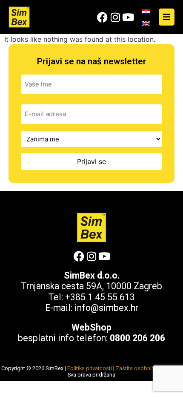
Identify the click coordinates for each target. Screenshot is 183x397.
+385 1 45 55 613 (100, 297)
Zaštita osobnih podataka (147, 368)
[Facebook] (102, 17)
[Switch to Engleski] (146, 23)
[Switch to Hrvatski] (146, 11)
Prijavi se (91, 161)
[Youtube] (128, 17)
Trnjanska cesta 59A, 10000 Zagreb (91, 286)
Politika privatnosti (89, 368)
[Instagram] (115, 17)
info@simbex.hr (106, 307)
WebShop (91, 327)
